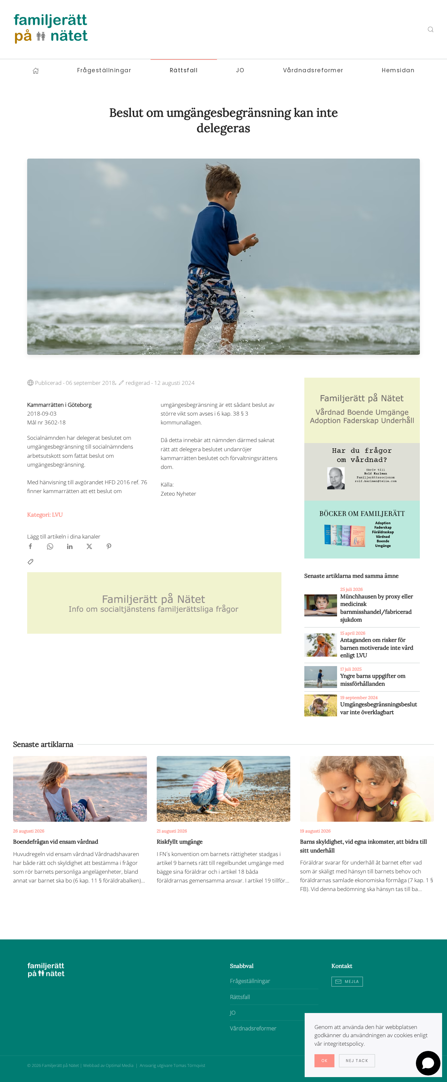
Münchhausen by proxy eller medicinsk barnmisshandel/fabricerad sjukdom (376, 608)
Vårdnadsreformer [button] (313, 70)
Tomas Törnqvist (189, 1065)
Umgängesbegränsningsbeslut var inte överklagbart (378, 708)
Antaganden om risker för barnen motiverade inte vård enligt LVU (376, 647)
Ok (324, 1060)
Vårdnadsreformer (253, 1028)
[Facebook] (30, 546)
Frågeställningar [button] (104, 70)
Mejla (352, 981)
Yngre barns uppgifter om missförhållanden (372, 679)
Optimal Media (120, 1065)
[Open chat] (428, 1063)
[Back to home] (50, 29)
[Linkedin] (69, 546)
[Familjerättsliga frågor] (362, 529)
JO (233, 1012)
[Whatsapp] (50, 546)
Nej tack (357, 1060)
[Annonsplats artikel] (362, 409)
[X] (89, 546)
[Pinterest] (109, 546)
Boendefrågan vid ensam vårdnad (55, 841)
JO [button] (240, 70)
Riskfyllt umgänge (180, 841)
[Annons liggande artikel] (154, 602)
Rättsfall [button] (184, 70)
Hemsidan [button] (398, 70)
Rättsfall (240, 997)
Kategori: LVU (45, 514)
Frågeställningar (250, 981)
